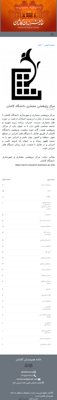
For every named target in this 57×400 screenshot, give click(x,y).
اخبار (39, 45)
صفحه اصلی (50, 45)
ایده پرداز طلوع (23, 398)
